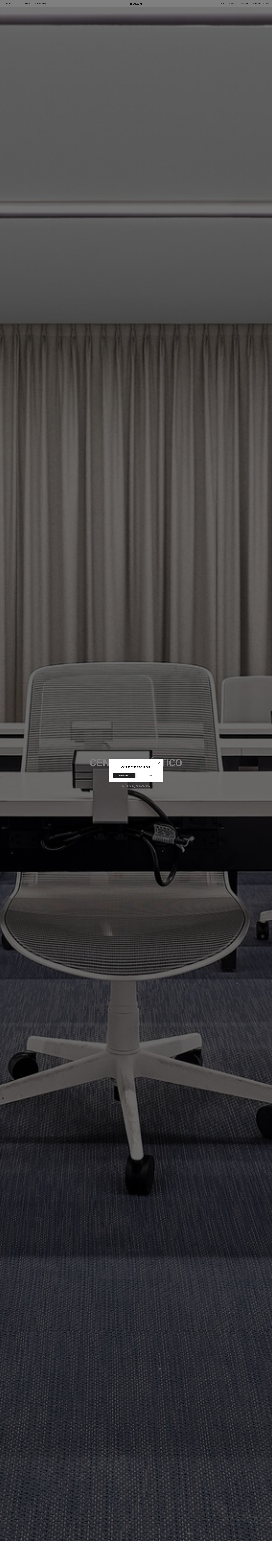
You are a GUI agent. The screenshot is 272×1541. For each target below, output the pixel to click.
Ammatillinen (124, 775)
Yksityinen (148, 775)
